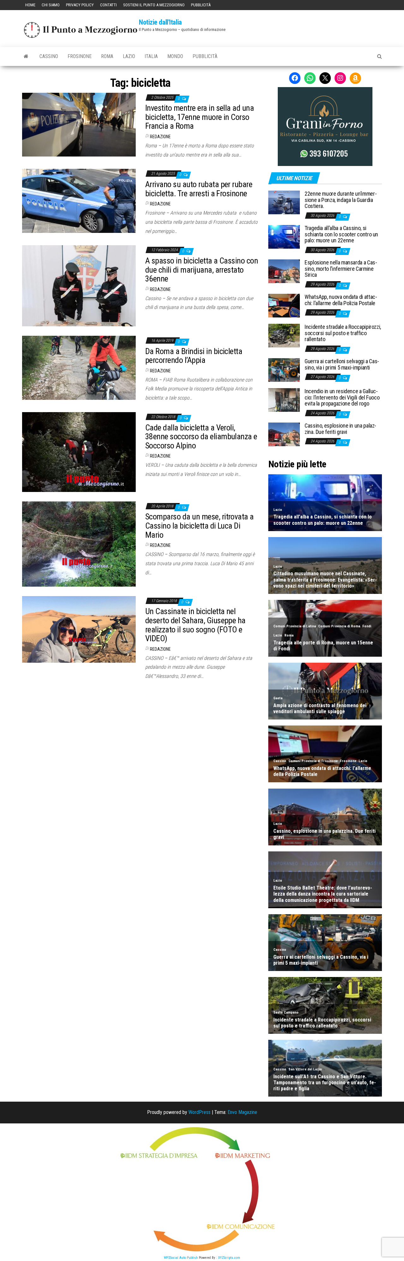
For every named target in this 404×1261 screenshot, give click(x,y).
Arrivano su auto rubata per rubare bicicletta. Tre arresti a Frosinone (198, 189)
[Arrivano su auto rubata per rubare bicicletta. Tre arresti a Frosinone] (79, 201)
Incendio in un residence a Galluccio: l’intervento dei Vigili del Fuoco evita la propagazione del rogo (342, 397)
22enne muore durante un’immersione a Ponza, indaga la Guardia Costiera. (341, 200)
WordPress (199, 1112)
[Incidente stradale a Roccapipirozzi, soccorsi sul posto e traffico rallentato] (284, 335)
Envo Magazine (242, 1112)
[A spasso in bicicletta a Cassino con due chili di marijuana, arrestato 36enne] (79, 285)
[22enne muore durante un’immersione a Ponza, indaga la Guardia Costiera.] (284, 202)
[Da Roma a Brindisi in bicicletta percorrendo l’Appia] (79, 367)
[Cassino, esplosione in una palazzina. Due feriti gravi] (284, 434)
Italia (151, 56)
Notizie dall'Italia (160, 22)
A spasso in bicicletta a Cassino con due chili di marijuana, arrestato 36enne (201, 269)
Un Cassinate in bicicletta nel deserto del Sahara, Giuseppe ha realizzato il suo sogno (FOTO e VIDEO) (195, 625)
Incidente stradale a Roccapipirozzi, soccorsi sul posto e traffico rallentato (343, 333)
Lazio (129, 56)
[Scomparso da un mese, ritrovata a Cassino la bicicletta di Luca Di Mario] (79, 544)
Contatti (108, 5)
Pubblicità (201, 5)
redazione (160, 136)
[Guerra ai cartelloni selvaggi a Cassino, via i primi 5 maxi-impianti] (284, 369)
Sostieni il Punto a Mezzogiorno (154, 5)
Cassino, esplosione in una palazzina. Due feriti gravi (340, 428)
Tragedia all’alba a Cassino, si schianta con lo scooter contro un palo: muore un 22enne (341, 234)
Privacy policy (80, 5)
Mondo (175, 56)
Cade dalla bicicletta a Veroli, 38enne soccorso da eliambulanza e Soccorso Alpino (201, 436)
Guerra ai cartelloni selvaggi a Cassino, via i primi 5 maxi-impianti (342, 364)
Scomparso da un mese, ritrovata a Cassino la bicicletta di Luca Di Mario (199, 525)
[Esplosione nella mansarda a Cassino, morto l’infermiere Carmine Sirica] (284, 271)
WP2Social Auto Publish (181, 1258)
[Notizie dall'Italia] (26, 56)
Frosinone (80, 56)
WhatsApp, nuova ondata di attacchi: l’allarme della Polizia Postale (341, 299)
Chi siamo (51, 5)
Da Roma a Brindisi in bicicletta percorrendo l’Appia (193, 355)
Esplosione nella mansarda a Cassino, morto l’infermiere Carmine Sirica (341, 268)
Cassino (48, 56)
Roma (107, 56)
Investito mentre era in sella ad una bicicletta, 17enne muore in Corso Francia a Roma (199, 117)
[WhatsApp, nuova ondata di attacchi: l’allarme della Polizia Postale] (284, 305)
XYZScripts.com (229, 1258)
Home (30, 5)
